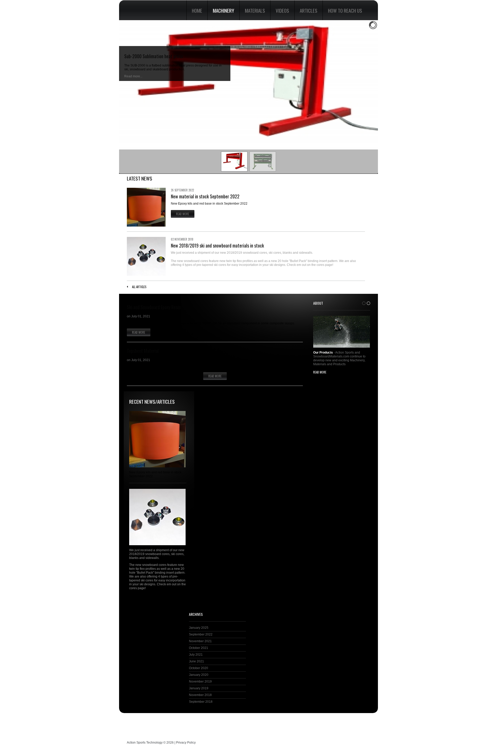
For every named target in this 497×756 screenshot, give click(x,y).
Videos (282, 10)
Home (197, 10)
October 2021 (198, 648)
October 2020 (198, 668)
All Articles (139, 287)
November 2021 (200, 641)
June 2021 (196, 661)
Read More (182, 214)
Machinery (223, 10)
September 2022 (201, 634)
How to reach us (345, 10)
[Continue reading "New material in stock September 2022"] (146, 207)
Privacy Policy (186, 742)
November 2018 (200, 695)
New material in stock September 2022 (205, 196)
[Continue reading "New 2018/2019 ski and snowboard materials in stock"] (146, 256)
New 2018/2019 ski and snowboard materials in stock (217, 245)
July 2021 (196, 654)
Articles (308, 10)
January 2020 (198, 675)
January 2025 (198, 628)
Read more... (133, 76)
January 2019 (198, 688)
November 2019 (200, 681)
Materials (255, 10)
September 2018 (201, 701)
